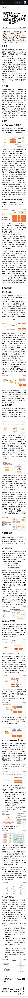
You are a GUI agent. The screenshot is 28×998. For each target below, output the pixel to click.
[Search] (25, 2)
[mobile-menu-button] (6, 2)
